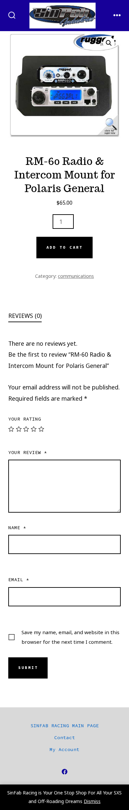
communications (76, 276)
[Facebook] (64, 771)
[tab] (59, 316)
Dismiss (92, 801)
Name (17, 528)
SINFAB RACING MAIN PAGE (64, 726)
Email (18, 579)
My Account (64, 749)
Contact (64, 737)
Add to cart (64, 247)
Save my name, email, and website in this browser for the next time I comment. (70, 637)
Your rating (24, 419)
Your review (27, 452)
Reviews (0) (25, 316)
